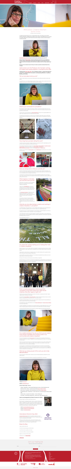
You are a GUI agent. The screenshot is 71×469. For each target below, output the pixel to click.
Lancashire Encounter (47, 145)
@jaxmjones (25, 381)
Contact (50, 457)
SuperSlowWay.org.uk (25, 383)
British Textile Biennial (35, 112)
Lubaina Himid (43, 147)
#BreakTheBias (28, 59)
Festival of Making (41, 145)
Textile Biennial (38, 149)
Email (39, 446)
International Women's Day (23, 416)
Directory (50, 454)
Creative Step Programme (52, 458)
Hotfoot (37, 467)
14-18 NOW (40, 146)
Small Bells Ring (26, 186)
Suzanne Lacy (37, 147)
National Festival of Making (47, 302)
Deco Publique (36, 145)
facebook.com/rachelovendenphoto (29, 408)
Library (52, 2)
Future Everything (36, 146)
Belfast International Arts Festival (24, 147)
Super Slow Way (28, 71)
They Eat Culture (21, 146)
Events (39, 2)
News (49, 455)
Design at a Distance (51, 459)
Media (55, 2)
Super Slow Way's (33, 296)
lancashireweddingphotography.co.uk (28, 407)
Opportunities (50, 456)
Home (49, 452)
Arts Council (32, 338)
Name (18, 446)
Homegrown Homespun (24, 192)
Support (50, 453)
